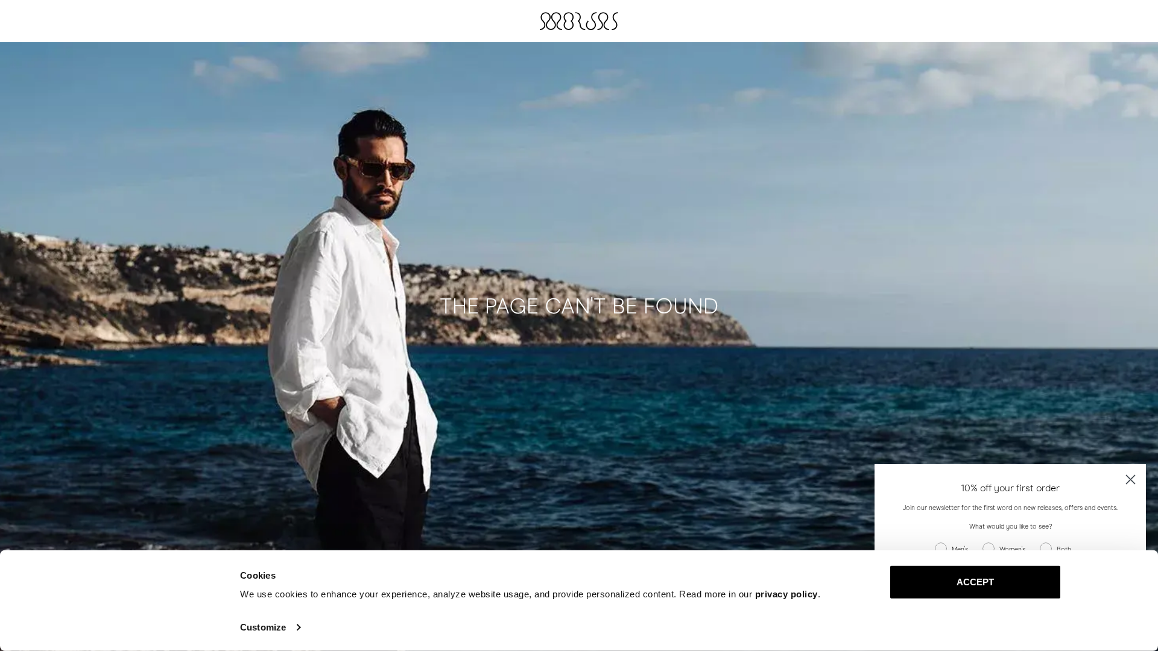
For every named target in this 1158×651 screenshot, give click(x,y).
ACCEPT (976, 582)
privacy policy (786, 594)
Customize (263, 627)
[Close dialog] (1130, 479)
